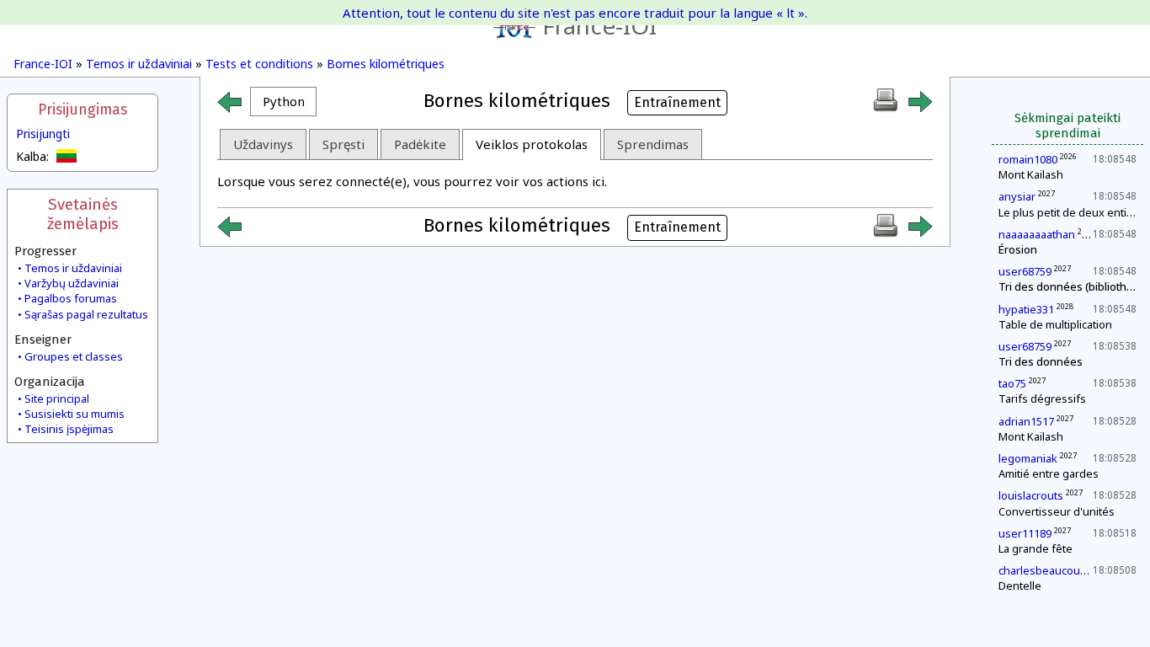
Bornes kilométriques (386, 64)
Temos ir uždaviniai (139, 64)
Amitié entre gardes (1048, 473)
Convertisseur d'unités (1056, 511)
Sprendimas (653, 144)
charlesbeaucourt (1043, 570)
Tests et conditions (259, 64)
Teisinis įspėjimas (69, 428)
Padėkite (420, 144)
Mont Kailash (1030, 174)
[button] (283, 101)
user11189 (1025, 533)
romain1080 (1027, 159)
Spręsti (343, 144)
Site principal (56, 398)
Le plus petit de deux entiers (1070, 212)
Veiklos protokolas (532, 144)
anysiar (1017, 196)
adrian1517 (1026, 421)
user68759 (1025, 271)
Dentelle (1019, 585)
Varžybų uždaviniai (71, 283)
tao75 (1012, 383)
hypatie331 (1026, 309)
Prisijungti (43, 134)
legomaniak (1027, 458)
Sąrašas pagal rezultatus (86, 314)
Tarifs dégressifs (1042, 398)
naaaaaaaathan (1036, 234)
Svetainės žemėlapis (83, 214)
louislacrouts (1030, 495)
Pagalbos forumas (70, 298)
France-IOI (599, 25)
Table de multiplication (1055, 324)
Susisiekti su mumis (74, 413)
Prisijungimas (82, 110)
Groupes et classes (73, 356)
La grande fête (1035, 548)
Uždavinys (263, 144)
